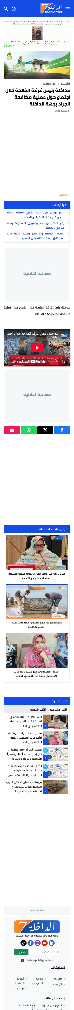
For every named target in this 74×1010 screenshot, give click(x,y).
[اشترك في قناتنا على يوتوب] (45, 943)
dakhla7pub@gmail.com (40, 960)
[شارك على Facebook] (62, 430)
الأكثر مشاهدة (59, 709)
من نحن (20, 988)
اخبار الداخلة (49, 83)
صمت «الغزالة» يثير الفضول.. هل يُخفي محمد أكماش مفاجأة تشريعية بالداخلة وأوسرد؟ (24, 754)
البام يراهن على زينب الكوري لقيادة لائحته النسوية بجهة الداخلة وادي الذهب (35, 215)
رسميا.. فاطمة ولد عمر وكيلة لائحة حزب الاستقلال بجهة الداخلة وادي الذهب (35, 236)
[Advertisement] (37, 152)
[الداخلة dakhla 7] (37, 926)
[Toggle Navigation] (68, 8)
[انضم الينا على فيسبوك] (31, 943)
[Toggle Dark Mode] (14, 8)
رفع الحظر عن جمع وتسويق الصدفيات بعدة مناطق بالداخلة (35, 225)
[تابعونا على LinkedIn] (52, 943)
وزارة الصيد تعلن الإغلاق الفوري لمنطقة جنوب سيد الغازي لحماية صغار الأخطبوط (24, 786)
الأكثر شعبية (38, 709)
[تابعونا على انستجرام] (38, 943)
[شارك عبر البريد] (12, 430)
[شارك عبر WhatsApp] (29, 430)
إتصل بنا (58, 978)
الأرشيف (57, 984)
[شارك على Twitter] (45, 430)
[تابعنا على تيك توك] (23, 943)
